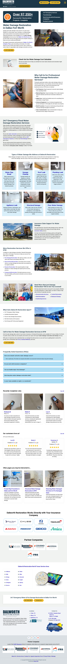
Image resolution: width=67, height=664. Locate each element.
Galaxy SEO (36, 661)
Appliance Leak (12, 205)
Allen (20, 574)
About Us (14, 656)
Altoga (7, 577)
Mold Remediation (40, 296)
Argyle (21, 579)
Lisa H (48, 412)
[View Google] (32, 638)
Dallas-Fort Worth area (24, 37)
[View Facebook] (29, 638)
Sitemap (53, 656)
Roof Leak (41, 172)
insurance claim (38, 230)
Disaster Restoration (10, 267)
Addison (8, 571)
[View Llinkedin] (35, 638)
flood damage (23, 138)
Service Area (20, 656)
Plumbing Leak (58, 172)
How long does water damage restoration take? (17, 375)
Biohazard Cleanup (56, 296)
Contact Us (45, 2)
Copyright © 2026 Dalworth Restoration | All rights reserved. (34, 659)
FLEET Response (17, 644)
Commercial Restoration (11, 272)
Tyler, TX (33, 613)
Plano (9, 44)
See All (62, 391)
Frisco (19, 339)
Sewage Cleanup (25, 173)
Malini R (27, 412)
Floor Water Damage (55, 205)
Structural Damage (33, 205)
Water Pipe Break (9, 173)
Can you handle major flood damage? (14, 369)
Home (5, 6)
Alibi (7, 574)
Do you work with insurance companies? (15, 364)
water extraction (13, 134)
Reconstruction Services (42, 294)
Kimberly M (7, 412)
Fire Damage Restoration (11, 257)
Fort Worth (29, 42)
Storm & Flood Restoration (11, 261)
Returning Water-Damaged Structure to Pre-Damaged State (54, 491)
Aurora (7, 585)
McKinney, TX (34, 617)
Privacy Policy (47, 656)
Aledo (20, 571)
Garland (23, 339)
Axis (20, 585)
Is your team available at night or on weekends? (17, 381)
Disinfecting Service (41, 298)
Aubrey (21, 582)
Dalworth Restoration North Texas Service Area (33, 566)
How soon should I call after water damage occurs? (18, 355)
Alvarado (21, 577)
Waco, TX (33, 615)
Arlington (5, 44)
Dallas (24, 42)
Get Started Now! (24, 66)
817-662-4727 (57, 620)
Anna (7, 579)
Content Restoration (56, 294)
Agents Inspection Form (37, 656)
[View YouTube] (38, 638)
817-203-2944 (55, 2)
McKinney (28, 339)
